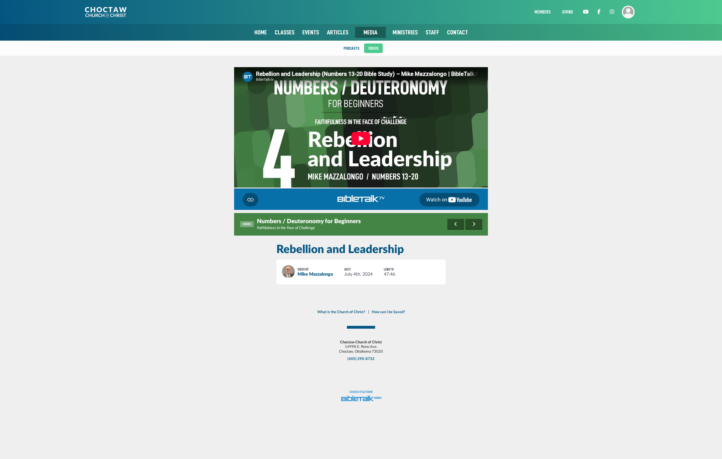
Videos (373, 48)
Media (370, 32)
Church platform (361, 392)
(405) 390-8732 (361, 359)
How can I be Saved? (388, 312)
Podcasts (351, 48)
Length (389, 269)
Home (260, 32)
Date (347, 269)
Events (310, 32)
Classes (284, 32)
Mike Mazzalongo (315, 274)
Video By (303, 269)
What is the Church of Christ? (341, 312)
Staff (432, 32)
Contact (457, 32)
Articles (337, 32)
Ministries (405, 32)
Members (542, 12)
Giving (567, 12)
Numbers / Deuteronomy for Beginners (309, 221)
